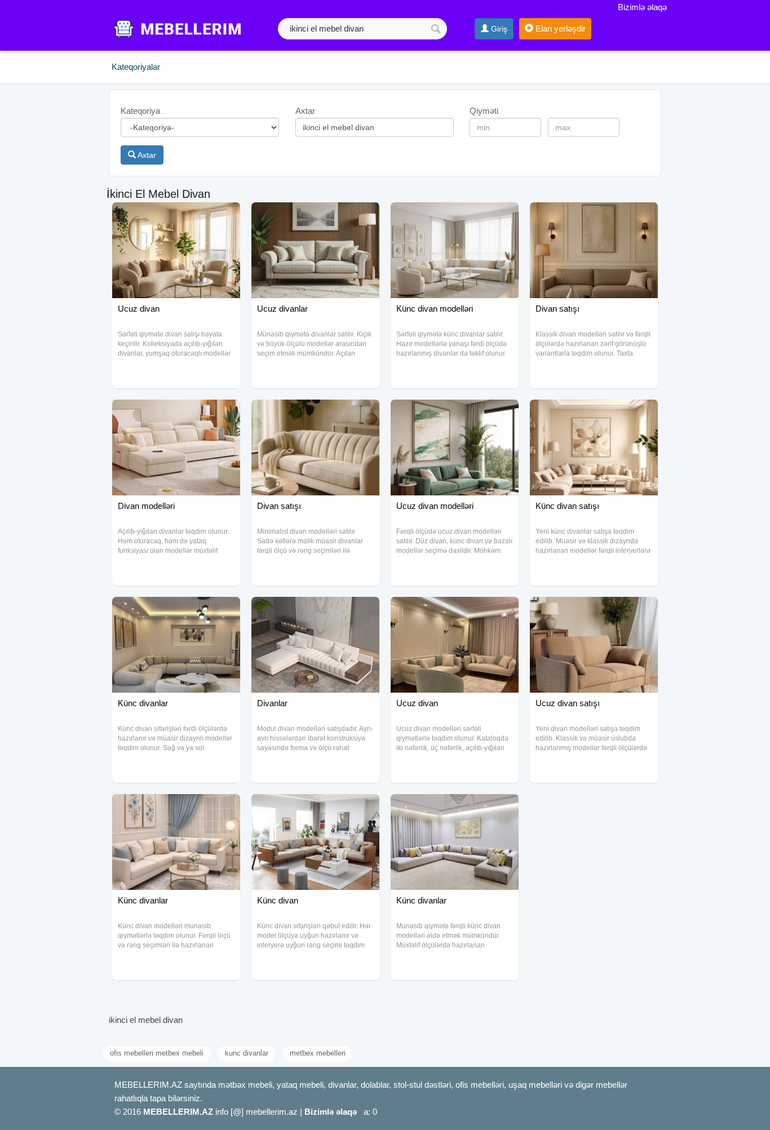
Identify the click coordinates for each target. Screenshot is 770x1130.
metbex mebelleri (318, 1053)
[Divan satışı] (594, 216)
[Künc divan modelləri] (455, 216)
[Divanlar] (315, 611)
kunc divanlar (246, 1053)
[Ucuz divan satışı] (594, 611)
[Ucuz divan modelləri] (455, 414)
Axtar (146, 154)
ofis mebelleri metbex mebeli (156, 1053)
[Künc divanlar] (176, 611)
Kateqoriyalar (136, 67)
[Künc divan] (315, 808)
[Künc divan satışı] (594, 414)
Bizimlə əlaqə (642, 7)
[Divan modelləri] (176, 414)
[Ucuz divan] (176, 216)
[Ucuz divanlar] (315, 216)
